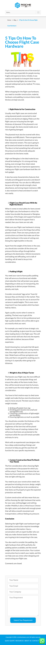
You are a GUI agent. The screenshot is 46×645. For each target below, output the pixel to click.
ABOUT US (27, 641)
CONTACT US (36, 641)
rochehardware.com (23, 637)
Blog (15, 20)
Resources (19, 641)
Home (9, 20)
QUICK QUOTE (10, 641)
